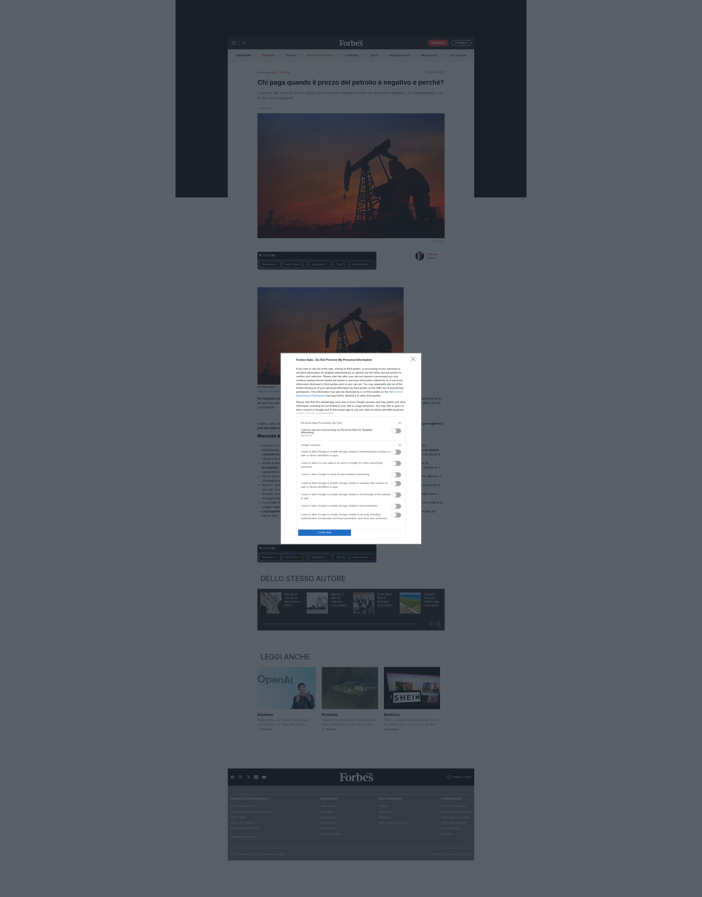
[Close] (414, 360)
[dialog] (351, 448)
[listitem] (351, 423)
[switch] (396, 430)
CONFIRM (324, 532)
